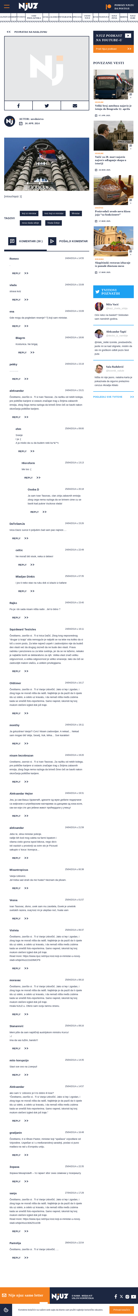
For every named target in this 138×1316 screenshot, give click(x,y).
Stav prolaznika (34, 17)
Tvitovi (21, 17)
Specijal (77, 17)
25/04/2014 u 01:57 (74, 900)
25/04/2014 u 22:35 (74, 1166)
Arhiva (124, 17)
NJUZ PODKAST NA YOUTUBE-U (109, 38)
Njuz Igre (132, 17)
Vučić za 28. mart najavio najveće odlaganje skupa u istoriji (110, 160)
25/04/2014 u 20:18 (74, 489)
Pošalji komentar (73, 241)
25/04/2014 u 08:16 (74, 1026)
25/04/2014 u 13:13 (74, 462)
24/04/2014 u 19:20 (74, 755)
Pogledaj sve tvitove (107, 397)
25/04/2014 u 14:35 (74, 1060)
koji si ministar (29, 213)
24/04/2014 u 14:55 (74, 258)
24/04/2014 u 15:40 (74, 602)
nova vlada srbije (30, 223)
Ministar (76, 213)
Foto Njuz (87, 17)
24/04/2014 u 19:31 (74, 793)
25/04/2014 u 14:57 (74, 1086)
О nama (76, 1296)
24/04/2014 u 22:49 (74, 550)
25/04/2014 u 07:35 (74, 576)
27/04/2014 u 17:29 (74, 1193)
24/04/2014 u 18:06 (74, 337)
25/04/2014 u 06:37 (74, 930)
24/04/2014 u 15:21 (74, 390)
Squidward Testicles (23, 629)
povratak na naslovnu (30, 32)
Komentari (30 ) (31, 241)
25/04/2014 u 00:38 (74, 869)
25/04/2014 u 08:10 (74, 980)
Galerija (54, 17)
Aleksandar (17, 1086)
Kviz (95, 17)
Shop (14, 17)
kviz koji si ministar (54, 213)
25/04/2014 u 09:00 (74, 428)
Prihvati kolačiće (121, 1310)
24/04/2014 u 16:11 (74, 629)
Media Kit (87, 1296)
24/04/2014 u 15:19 (74, 364)
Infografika (65, 17)
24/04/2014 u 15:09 (74, 284)
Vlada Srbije (53, 223)
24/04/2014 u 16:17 (74, 683)
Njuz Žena (114, 17)
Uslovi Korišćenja (83, 1298)
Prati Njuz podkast (106, 49)
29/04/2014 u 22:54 (74, 1243)
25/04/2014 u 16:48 (74, 1132)
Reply (16, 273)
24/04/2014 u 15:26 (74, 523)
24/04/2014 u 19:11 (74, 725)
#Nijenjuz (103, 17)
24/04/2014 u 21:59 (74, 827)
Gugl (46, 17)
